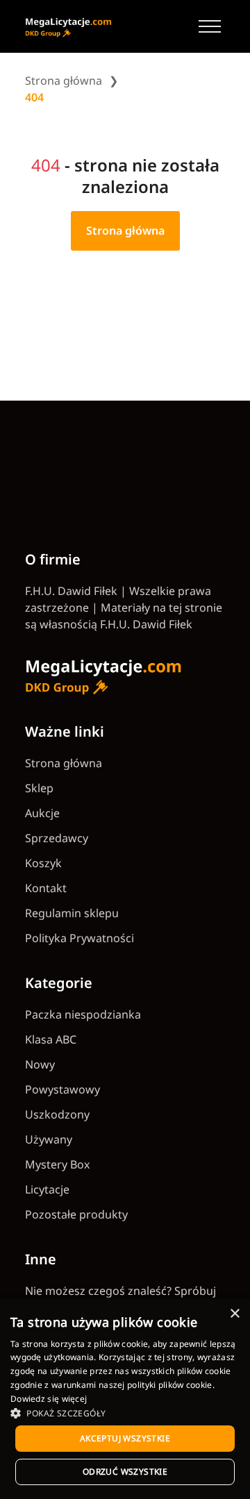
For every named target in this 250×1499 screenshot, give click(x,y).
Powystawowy (62, 1089)
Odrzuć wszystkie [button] (125, 1471)
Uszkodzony (57, 1114)
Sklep (39, 788)
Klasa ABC (50, 1039)
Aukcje (42, 813)
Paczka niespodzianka (83, 1014)
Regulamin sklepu (72, 913)
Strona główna (63, 80)
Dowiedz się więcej (48, 1399)
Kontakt (46, 888)
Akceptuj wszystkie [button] (125, 1438)
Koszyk (43, 863)
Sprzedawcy (56, 838)
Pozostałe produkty (76, 1214)
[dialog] (125, 1399)
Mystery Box (57, 1164)
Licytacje (47, 1189)
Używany (48, 1139)
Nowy (40, 1064)
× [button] (234, 1314)
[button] (125, 1413)
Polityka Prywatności (79, 938)
